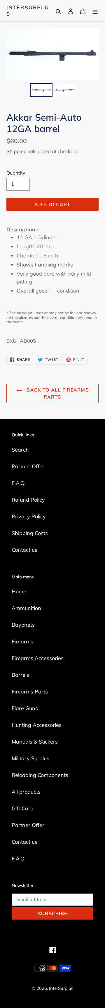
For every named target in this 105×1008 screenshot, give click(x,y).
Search (20, 449)
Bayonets (23, 624)
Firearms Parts (30, 691)
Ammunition (26, 608)
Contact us (24, 549)
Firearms (22, 641)
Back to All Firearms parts (57, 393)
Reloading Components (40, 775)
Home (19, 591)
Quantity (15, 173)
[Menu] (95, 11)
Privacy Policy (29, 516)
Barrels (20, 675)
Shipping (16, 151)
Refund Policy (28, 499)
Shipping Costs (30, 533)
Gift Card (23, 808)
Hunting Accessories (37, 725)
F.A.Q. (18, 483)
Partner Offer (28, 466)
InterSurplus (27, 10)
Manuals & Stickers (35, 741)
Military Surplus (30, 758)
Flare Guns (25, 708)
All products (26, 791)
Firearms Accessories (38, 658)
